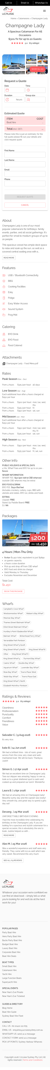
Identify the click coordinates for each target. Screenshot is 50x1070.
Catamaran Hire (9, 970)
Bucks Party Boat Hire (12, 940)
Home (13, 18)
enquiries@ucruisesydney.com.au (28, 1030)
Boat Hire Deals (9, 956)
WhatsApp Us (41, 3)
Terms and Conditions (32, 1060)
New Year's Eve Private (12, 992)
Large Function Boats (12, 978)
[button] (13, 609)
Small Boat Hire (9, 966)
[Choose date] (7, 90)
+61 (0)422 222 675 (19, 1026)
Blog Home (7, 1008)
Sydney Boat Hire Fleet (12, 1016)
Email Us (25, 3)
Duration (8, 95)
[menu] (44, 10)
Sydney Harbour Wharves (30, 1042)
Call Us (8, 3)
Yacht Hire (7, 974)
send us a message (26, 1034)
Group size (30, 95)
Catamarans (23, 18)
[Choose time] (28, 90)
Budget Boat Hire (10, 944)
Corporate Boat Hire (11, 952)
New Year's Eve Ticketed (13, 996)
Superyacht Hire (9, 982)
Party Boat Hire (9, 932)
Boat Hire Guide (9, 1012)
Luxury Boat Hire (9, 948)
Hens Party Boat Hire (11, 936)
